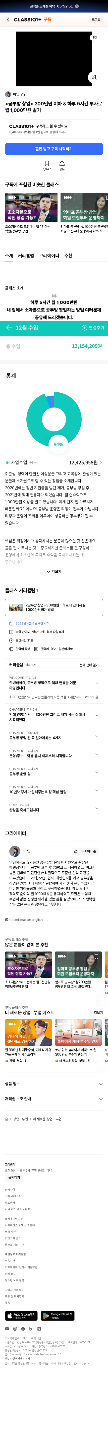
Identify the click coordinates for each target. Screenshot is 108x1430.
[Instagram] (15, 1329)
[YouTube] (7, 1329)
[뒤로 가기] (8, 19)
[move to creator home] (23, 94)
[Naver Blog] (31, 1329)
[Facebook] (23, 1329)
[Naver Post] (39, 1329)
